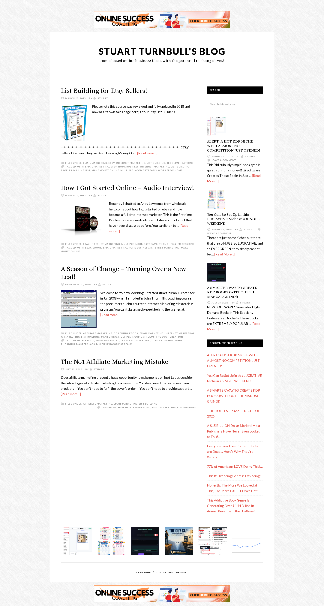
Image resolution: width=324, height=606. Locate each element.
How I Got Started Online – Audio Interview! (127, 187)
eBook (97, 247)
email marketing (95, 162)
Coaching (121, 333)
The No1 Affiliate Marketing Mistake (114, 361)
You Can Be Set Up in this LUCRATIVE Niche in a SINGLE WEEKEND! (233, 219)
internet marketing (154, 166)
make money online (105, 170)
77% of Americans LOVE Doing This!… (235, 466)
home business (128, 166)
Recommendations (179, 162)
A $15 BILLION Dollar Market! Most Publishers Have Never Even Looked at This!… (233, 431)
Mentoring (109, 336)
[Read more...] (147, 153)
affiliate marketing (136, 407)
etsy (111, 162)
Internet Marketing (130, 162)
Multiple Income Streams (139, 244)
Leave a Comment (224, 160)
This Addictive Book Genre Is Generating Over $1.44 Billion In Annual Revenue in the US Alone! (231, 505)
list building (186, 407)
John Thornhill (162, 340)
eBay (86, 244)
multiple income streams (138, 170)
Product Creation (169, 336)
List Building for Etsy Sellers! (104, 90)
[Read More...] (224, 254)
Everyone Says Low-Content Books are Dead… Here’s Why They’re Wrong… (233, 451)
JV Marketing (70, 336)
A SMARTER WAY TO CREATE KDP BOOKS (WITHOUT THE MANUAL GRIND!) (232, 292)
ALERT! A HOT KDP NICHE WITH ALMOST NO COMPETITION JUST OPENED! (233, 145)
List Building (156, 162)
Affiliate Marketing (97, 333)
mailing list (81, 170)
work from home (170, 170)
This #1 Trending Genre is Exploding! (234, 476)
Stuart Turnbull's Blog (162, 51)
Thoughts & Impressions (176, 244)
